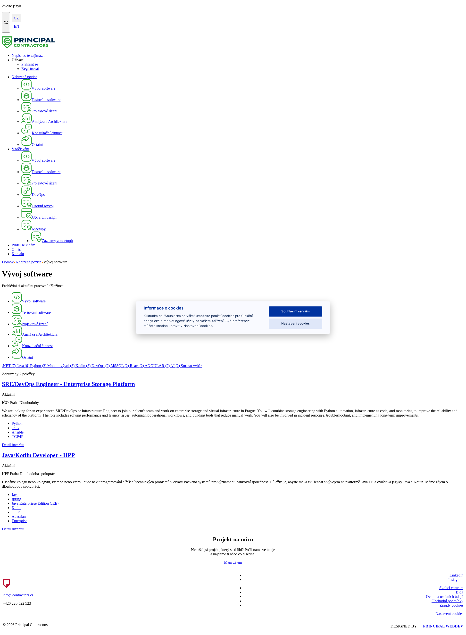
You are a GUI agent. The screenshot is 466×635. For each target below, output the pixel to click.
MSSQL (120, 366)
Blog (459, 592)
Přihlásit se (29, 64)
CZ (6, 22)
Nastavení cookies (449, 613)
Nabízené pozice (24, 77)
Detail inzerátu (13, 445)
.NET (9, 366)
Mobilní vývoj (61, 366)
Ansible (18, 432)
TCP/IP (17, 436)
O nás (16, 249)
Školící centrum (451, 588)
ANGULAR (157, 366)
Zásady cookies (451, 605)
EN (16, 26)
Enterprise (19, 521)
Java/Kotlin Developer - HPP (38, 455)
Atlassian (19, 516)
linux (15, 428)
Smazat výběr (191, 366)
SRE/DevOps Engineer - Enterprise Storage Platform (68, 384)
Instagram (455, 579)
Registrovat (30, 69)
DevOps (101, 366)
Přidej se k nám (23, 245)
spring (16, 499)
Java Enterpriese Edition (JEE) (35, 503)
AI (175, 366)
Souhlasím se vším (295, 311)
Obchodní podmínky (447, 601)
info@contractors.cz (18, 595)
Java (23, 366)
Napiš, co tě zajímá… (28, 55)
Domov (8, 262)
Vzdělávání (20, 149)
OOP (16, 512)
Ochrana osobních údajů (444, 596)
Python (38, 366)
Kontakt (18, 254)
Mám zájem (233, 562)
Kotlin (83, 366)
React (137, 366)
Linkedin (456, 575)
